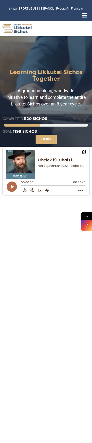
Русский (62, 8)
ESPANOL (47, 8)
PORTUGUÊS (29, 8)
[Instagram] (86, 225)
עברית (13, 8)
